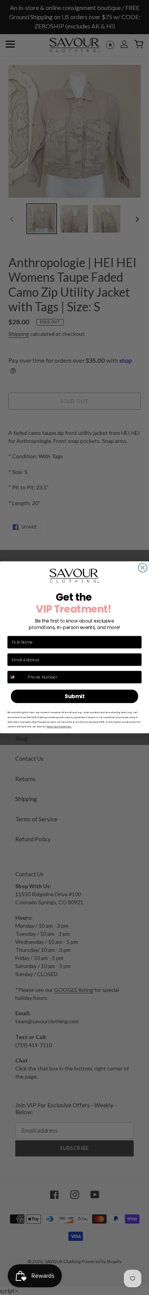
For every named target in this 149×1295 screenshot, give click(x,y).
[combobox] (17, 677)
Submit (75, 696)
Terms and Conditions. (59, 726)
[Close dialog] (142, 567)
